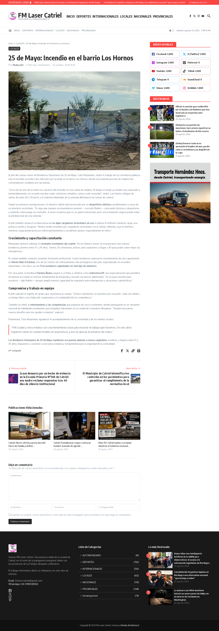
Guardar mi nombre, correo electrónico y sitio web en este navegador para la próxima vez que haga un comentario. (71, 514)
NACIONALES (142, 16)
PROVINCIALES (163, 16)
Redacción (18, 65)
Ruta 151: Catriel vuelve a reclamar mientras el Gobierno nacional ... (114, 444)
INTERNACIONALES (105, 16)
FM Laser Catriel (40, 15)
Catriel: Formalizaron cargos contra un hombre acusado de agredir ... (72, 444)
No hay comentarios (39, 65)
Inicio (10, 43)
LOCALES (126, 16)
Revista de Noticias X (130, 625)
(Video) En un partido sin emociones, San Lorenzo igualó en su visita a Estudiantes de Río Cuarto (193, 128)
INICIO (71, 16)
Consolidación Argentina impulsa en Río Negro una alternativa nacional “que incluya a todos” (191, 575)
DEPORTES (83, 16)
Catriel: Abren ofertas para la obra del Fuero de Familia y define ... (26, 444)
